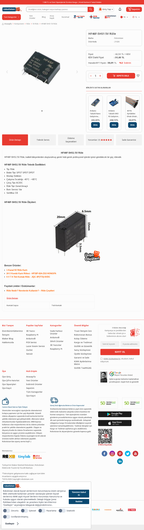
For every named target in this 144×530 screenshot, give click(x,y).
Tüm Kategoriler (34, 392)
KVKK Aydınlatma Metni (82, 362)
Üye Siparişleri (9, 384)
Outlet (29, 350)
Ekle (95, 125)
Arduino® (31, 338)
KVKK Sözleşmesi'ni (112, 358)
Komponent (19, 24)
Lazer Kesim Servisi (35, 346)
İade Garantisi (129, 139)
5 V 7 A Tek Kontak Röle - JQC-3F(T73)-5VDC (28, 277)
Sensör (29, 353)
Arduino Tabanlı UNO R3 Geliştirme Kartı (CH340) (113, 114)
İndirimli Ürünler (34, 384)
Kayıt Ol (120, 351)
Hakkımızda (8, 342)
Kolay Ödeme (80, 338)
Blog (44, 17)
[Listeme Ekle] (137, 76)
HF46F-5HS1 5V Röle (49, 24)
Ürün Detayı (15, 139)
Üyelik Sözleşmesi (82, 353)
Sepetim (30, 388)
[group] (42, 68)
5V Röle (36, 24)
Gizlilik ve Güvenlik (83, 346)
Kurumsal (65, 17)
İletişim (5, 334)
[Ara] (91, 9)
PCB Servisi (31, 342)
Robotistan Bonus (83, 334)
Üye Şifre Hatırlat (10, 380)
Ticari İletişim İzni (83, 331)
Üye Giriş (6, 376)
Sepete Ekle (123, 75)
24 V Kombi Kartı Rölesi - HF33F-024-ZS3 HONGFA (31, 273)
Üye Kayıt (7, 388)
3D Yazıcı (30, 331)
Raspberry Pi (32, 334)
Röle (28, 24)
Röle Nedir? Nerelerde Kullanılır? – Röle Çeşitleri (30, 291)
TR (124, 17)
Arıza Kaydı (52, 17)
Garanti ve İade (81, 357)
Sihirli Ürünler (56, 341)
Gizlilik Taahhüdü (82, 368)
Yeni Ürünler (32, 17)
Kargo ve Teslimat (83, 342)
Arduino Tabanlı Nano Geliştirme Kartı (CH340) (95, 114)
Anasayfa (8, 24)
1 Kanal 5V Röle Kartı (16, 270)
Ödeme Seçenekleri (71, 140)
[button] (41, 110)
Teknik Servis (43, 139)
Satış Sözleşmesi (82, 350)
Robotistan (118, 38)
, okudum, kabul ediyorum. (117, 360)
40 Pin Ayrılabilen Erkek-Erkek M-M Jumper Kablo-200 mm (132, 114)
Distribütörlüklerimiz (12, 331)
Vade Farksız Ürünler (56, 332)
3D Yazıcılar (55, 345)
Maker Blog (7, 338)
